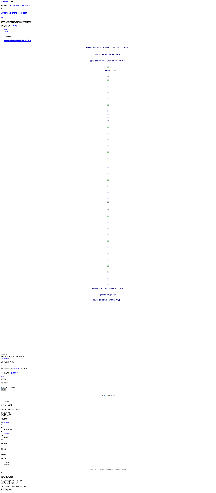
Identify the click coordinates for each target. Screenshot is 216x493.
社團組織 (14, 26)
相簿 (5, 29)
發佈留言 (3, 389)
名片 (5, 33)
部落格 (6, 31)
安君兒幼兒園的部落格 (14, 13)
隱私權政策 (117, 469)
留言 (19, 368)
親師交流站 (14, 373)
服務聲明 (124, 469)
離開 (10, 489)
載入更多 (3, 379)
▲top (2, 376)
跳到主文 (3, 17)
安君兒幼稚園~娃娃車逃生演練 (17, 41)
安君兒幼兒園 (5, 358)
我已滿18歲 (4, 489)
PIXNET (95, 469)
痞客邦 (16, 368)
